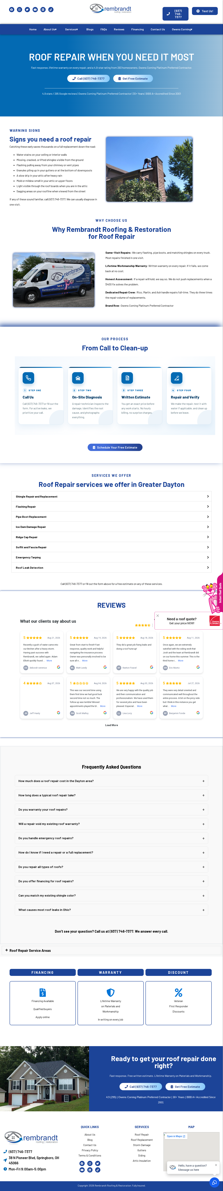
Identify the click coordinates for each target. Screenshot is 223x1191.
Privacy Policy (90, 1150)
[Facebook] (11, 9)
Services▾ (71, 29)
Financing (137, 29)
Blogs (90, 29)
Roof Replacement (142, 1139)
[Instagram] (19, 9)
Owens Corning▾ (182, 29)
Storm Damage (142, 1145)
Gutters (141, 1150)
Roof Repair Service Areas (30, 950)
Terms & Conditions (89, 1155)
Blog (90, 1139)
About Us (89, 1134)
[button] (111, 781)
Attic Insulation (142, 1160)
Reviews (119, 29)
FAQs (104, 29)
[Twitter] (27, 9)
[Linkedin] (43, 9)
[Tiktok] (50, 9)
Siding (141, 1155)
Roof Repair (142, 1134)
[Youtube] (35, 9)
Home (33, 29)
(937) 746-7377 (57, 199)
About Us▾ (50, 29)
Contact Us (158, 29)
